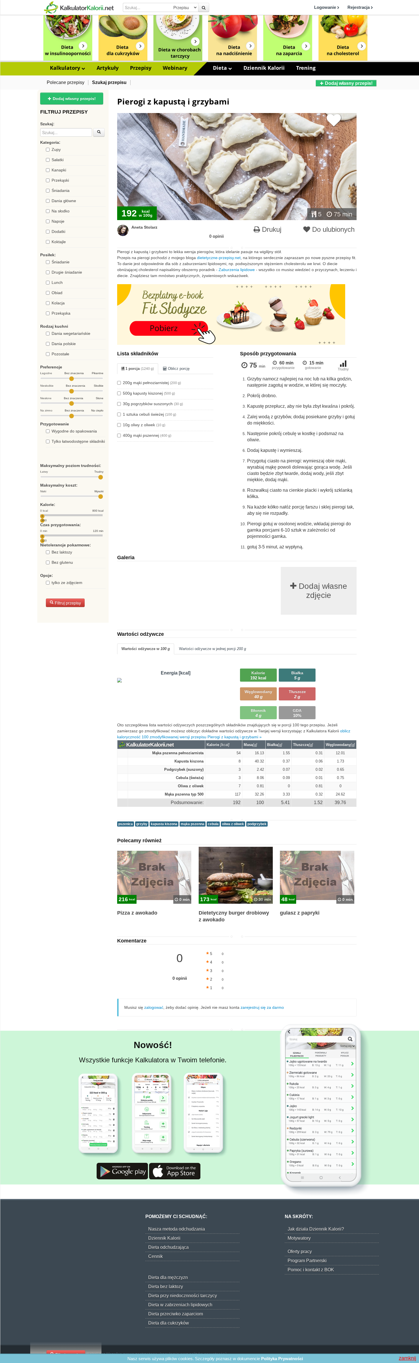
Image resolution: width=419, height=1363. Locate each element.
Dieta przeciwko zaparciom (175, 1313)
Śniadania (61, 190)
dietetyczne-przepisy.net (219, 257)
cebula (213, 824)
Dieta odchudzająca (168, 1247)
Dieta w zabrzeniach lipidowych (180, 1304)
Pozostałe (60, 354)
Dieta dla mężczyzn (168, 1277)
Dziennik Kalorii (264, 67)
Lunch (57, 282)
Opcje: (46, 575)
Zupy (56, 149)
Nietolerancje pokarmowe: (65, 545)
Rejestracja (359, 7)
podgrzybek (257, 824)
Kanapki (59, 170)
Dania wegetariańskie (71, 333)
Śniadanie (61, 262)
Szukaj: (47, 124)
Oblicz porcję (178, 368)
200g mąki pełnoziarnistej (152, 382)
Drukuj (270, 229)
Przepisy (140, 67)
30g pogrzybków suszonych (153, 403)
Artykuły (108, 67)
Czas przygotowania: (60, 524)
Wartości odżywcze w (145, 649)
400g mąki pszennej (147, 435)
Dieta (220, 67)
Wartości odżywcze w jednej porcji (212, 649)
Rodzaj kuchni (54, 326)
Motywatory (299, 1238)
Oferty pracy (300, 1251)
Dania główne (64, 200)
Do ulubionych (332, 229)
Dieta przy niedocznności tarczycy (182, 1295)
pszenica (125, 824)
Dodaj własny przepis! (348, 83)
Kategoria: (50, 142)
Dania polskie (64, 343)
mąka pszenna (192, 824)
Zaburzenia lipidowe (237, 269)
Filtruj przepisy (67, 603)
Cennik (155, 1256)
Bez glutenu (62, 562)
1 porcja (139, 368)
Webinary (175, 67)
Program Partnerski (307, 1260)
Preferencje (51, 367)
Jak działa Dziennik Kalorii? (316, 1229)
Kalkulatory (66, 67)
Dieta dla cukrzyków (168, 1323)
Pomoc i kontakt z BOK (311, 1269)
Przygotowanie (54, 424)
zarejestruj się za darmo (262, 1007)
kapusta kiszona (164, 824)
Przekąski (60, 180)
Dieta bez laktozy (165, 1286)
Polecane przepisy (65, 82)
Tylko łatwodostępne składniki (78, 441)
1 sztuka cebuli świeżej (149, 414)
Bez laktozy (62, 552)
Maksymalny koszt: (59, 485)
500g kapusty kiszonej (149, 393)
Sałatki (58, 159)
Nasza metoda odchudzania (176, 1229)
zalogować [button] (153, 1007)
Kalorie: (47, 504)
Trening (306, 67)
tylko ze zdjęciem (67, 582)
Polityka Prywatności (282, 1358)
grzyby (141, 824)
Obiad (57, 292)
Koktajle (59, 241)
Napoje (58, 221)
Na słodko (61, 211)
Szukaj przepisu (109, 82)
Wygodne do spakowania (74, 431)
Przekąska (61, 313)
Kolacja (58, 303)
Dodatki (58, 231)
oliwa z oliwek (233, 824)
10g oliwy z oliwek (144, 425)
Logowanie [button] (325, 7)
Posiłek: (48, 255)
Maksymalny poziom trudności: (70, 465)
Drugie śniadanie (67, 272)
